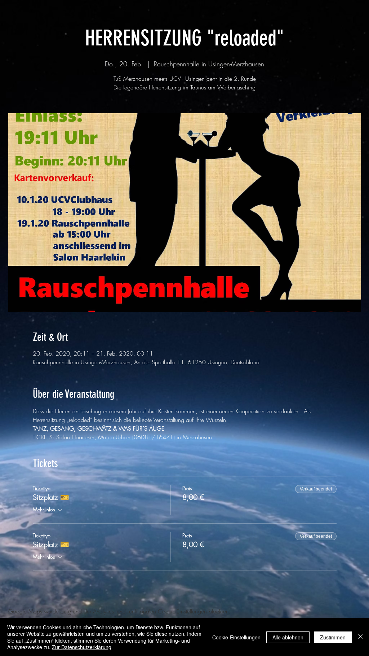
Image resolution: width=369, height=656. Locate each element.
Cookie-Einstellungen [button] (236, 637)
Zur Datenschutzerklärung (81, 647)
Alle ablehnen (287, 637)
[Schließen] (360, 637)
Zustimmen (333, 637)
